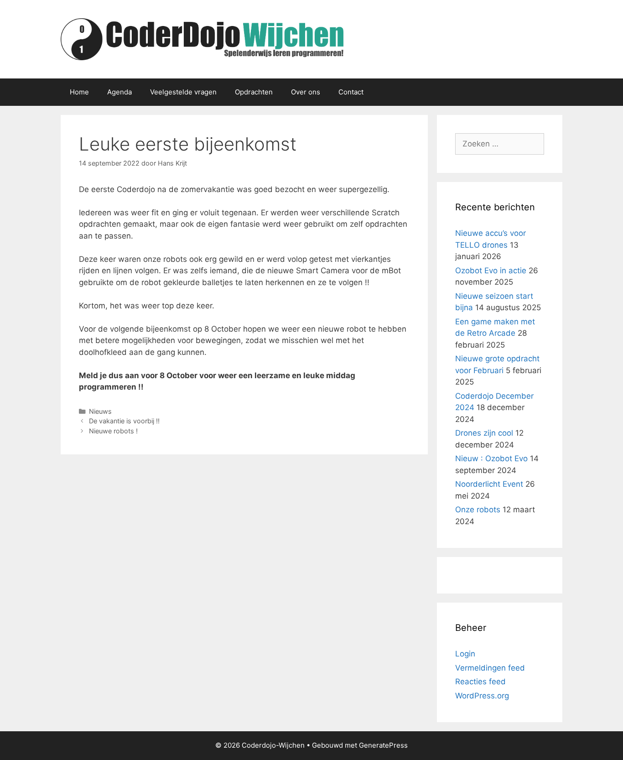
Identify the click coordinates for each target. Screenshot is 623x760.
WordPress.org (482, 695)
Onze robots (477, 509)
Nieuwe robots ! (113, 431)
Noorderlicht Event (489, 484)
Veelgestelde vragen (183, 92)
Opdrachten (254, 92)
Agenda (119, 92)
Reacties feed (480, 681)
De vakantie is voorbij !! (124, 421)
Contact (350, 92)
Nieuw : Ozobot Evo (491, 458)
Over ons (305, 92)
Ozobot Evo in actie (490, 270)
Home (79, 92)
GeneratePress (383, 745)
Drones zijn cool (484, 432)
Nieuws (100, 411)
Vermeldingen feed (490, 667)
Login (465, 653)
